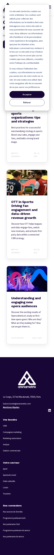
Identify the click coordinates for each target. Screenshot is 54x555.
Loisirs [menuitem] (5, 487)
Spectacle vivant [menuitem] (9, 475)
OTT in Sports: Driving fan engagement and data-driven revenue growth (24, 210)
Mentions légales (11, 407)
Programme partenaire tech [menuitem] (14, 518)
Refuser (27, 102)
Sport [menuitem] (5, 469)
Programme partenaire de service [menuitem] (16, 530)
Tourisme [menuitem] (6, 493)
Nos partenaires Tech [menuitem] (11, 524)
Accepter (27, 94)
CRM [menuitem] (5, 426)
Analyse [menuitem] (6, 444)
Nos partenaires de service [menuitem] (13, 536)
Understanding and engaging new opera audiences (26, 302)
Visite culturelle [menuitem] (9, 481)
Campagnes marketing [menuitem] (12, 432)
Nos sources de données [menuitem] (12, 511)
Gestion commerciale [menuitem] (11, 450)
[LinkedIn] (49, 410)
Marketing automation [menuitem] (12, 438)
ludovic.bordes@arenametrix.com (17, 403)
